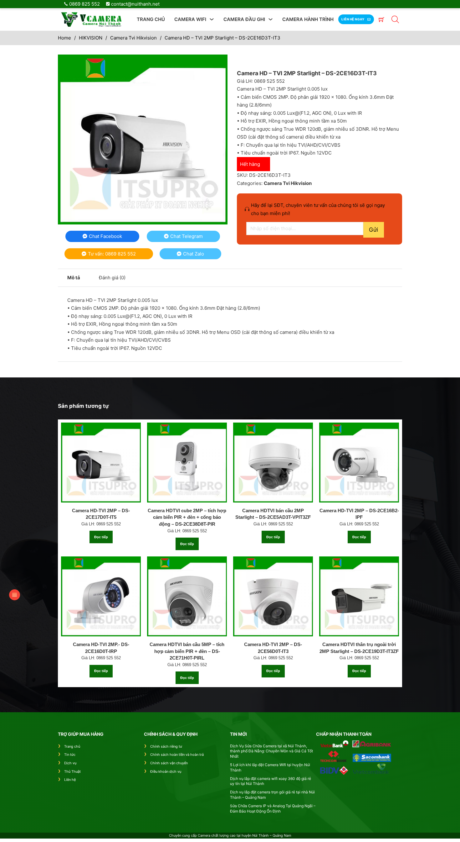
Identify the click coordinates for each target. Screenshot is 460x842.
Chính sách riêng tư (166, 746)
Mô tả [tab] (73, 278)
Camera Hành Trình (308, 19)
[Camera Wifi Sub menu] (211, 19)
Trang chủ (151, 19)
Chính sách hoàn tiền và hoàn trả (177, 754)
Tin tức (69, 754)
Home (64, 38)
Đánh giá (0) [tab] (112, 278)
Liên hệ (70, 779)
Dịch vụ (70, 763)
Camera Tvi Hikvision (133, 38)
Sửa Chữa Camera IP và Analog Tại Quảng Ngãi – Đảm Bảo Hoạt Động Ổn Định (272, 808)
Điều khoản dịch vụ (165, 771)
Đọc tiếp (101, 537)
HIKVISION (90, 38)
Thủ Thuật (72, 771)
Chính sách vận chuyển (169, 763)
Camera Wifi (190, 19)
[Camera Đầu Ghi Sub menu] (270, 19)
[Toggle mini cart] (381, 19)
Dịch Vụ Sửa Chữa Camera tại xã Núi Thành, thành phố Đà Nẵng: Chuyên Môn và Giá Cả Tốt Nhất (271, 751)
